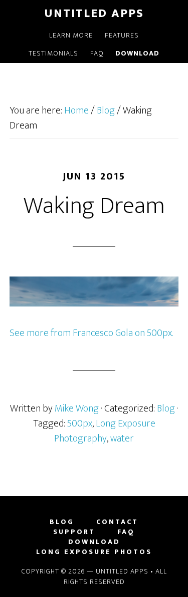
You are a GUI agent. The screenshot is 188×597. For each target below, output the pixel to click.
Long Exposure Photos (94, 552)
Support (74, 532)
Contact (117, 522)
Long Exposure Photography (104, 431)
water (122, 438)
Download (94, 542)
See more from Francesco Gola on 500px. (91, 333)
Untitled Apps (94, 14)
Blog (166, 408)
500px (79, 423)
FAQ (126, 532)
